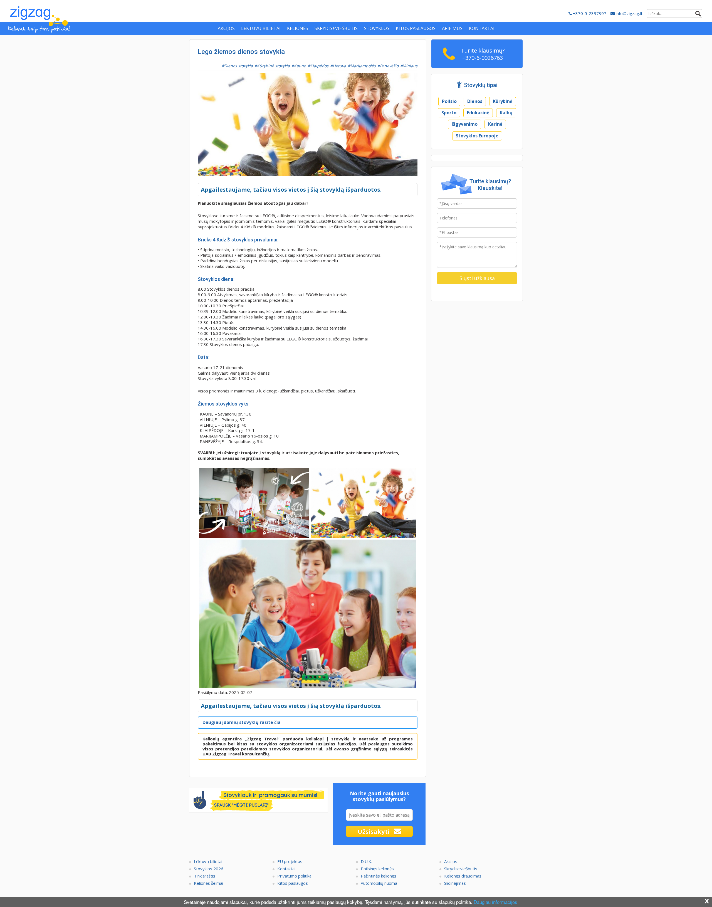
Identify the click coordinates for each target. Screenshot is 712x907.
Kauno (300, 65)
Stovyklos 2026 (208, 868)
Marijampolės (363, 65)
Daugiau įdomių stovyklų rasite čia (241, 722)
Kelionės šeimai (208, 883)
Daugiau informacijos (495, 901)
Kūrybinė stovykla (273, 65)
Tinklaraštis (204, 876)
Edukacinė (478, 113)
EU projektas (289, 861)
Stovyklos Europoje (477, 136)
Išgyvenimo (465, 124)
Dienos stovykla (238, 65)
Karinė (495, 124)
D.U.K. (366, 861)
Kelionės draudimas (462, 876)
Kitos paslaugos (292, 883)
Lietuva (339, 65)
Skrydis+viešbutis (460, 868)
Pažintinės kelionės (378, 876)
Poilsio (449, 101)
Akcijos (450, 861)
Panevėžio (389, 65)
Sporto (448, 113)
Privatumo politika (294, 876)
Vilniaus (410, 65)
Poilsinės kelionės (377, 868)
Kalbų (506, 113)
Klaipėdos (319, 65)
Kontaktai (286, 868)
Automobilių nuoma (379, 883)
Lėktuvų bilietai (208, 861)
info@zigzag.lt (628, 13)
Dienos (474, 101)
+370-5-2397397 (589, 13)
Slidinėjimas (455, 883)
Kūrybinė (502, 101)
